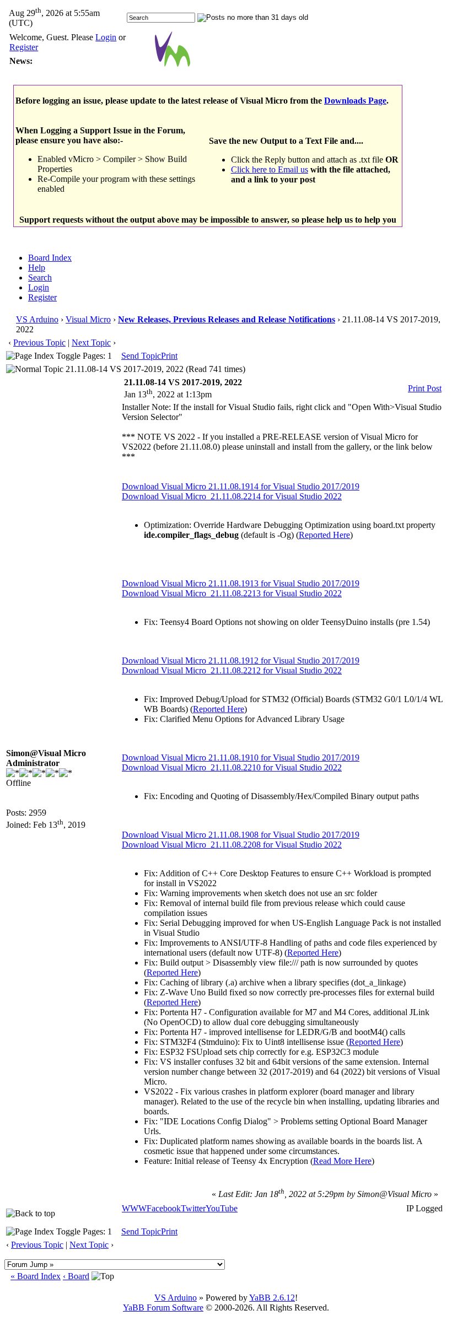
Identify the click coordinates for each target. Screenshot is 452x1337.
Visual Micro (88, 319)
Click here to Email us (269, 169)
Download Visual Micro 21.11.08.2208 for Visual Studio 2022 (232, 844)
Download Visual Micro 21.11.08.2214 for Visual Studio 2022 (232, 496)
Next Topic (91, 342)
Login (105, 37)
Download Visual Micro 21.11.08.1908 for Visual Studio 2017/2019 (240, 834)
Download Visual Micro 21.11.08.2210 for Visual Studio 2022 (232, 767)
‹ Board (76, 1276)
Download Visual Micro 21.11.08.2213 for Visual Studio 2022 (232, 593)
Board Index (50, 257)
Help (36, 267)
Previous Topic (39, 342)
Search (40, 277)
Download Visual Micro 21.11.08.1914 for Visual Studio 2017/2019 (240, 486)
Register (23, 47)
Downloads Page (355, 100)
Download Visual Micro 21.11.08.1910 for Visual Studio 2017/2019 (240, 757)
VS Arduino (37, 319)
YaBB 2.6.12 (272, 1297)
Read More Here (342, 1161)
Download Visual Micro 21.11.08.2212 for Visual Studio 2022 (232, 670)
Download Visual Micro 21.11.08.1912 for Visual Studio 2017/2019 (240, 660)
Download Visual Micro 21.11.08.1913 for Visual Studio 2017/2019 (240, 583)
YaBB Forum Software (163, 1307)
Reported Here (324, 535)
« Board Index (35, 1276)
